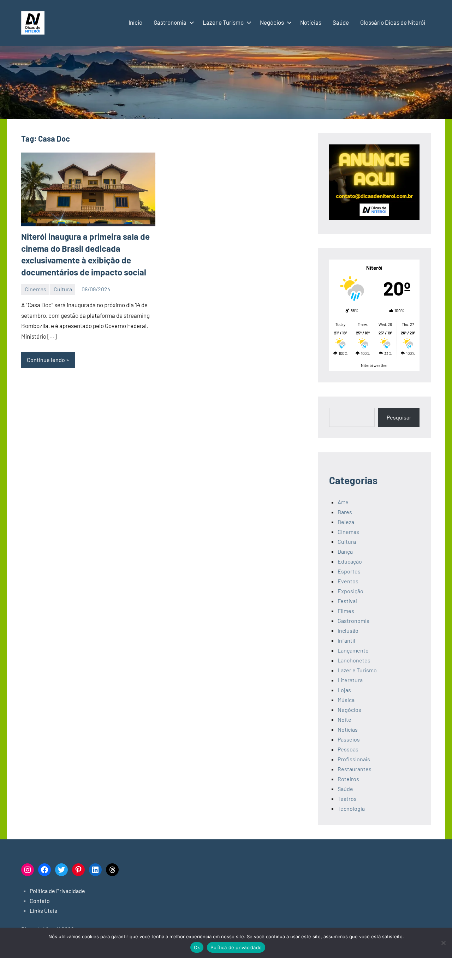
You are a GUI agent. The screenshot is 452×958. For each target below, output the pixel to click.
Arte (343, 502)
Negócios (272, 22)
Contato (40, 900)
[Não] (443, 942)
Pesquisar (399, 417)
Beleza (346, 521)
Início (135, 22)
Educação (350, 561)
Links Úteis (43, 910)
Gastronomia (170, 22)
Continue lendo (46, 359)
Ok (197, 947)
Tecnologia (351, 808)
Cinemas (35, 289)
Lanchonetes (354, 660)
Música (346, 699)
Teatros (347, 798)
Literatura (350, 680)
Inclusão (348, 630)
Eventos (348, 581)
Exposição (350, 591)
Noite (344, 719)
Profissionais (354, 759)
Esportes (349, 571)
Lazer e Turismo (223, 22)
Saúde (341, 22)
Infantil (346, 640)
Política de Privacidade (57, 890)
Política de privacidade (236, 947)
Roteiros (348, 778)
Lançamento (353, 650)
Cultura (63, 289)
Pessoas (348, 749)
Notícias (310, 22)
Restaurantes (354, 769)
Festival (347, 600)
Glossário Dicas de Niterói (392, 22)
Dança (345, 551)
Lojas (344, 689)
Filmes (346, 610)
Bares (345, 511)
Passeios (349, 739)
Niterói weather (374, 365)
